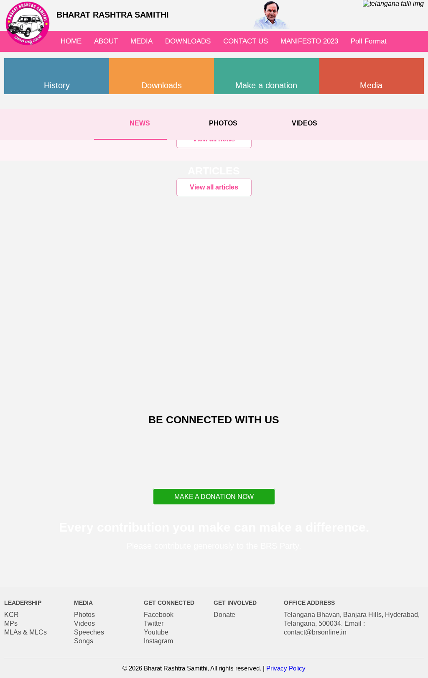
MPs (11, 623)
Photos (84, 614)
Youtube (156, 632)
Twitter (153, 623)
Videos (84, 623)
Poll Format (369, 41)
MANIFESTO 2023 (309, 41)
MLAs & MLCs (25, 632)
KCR (11, 614)
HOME (71, 41)
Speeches (89, 632)
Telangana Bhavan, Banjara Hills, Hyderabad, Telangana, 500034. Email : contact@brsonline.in (352, 623)
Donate (224, 614)
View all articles (214, 187)
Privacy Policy (286, 668)
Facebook (158, 614)
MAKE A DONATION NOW (214, 496)
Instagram (158, 641)
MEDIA (141, 41)
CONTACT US (245, 41)
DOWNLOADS (188, 41)
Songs (83, 641)
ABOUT (106, 41)
